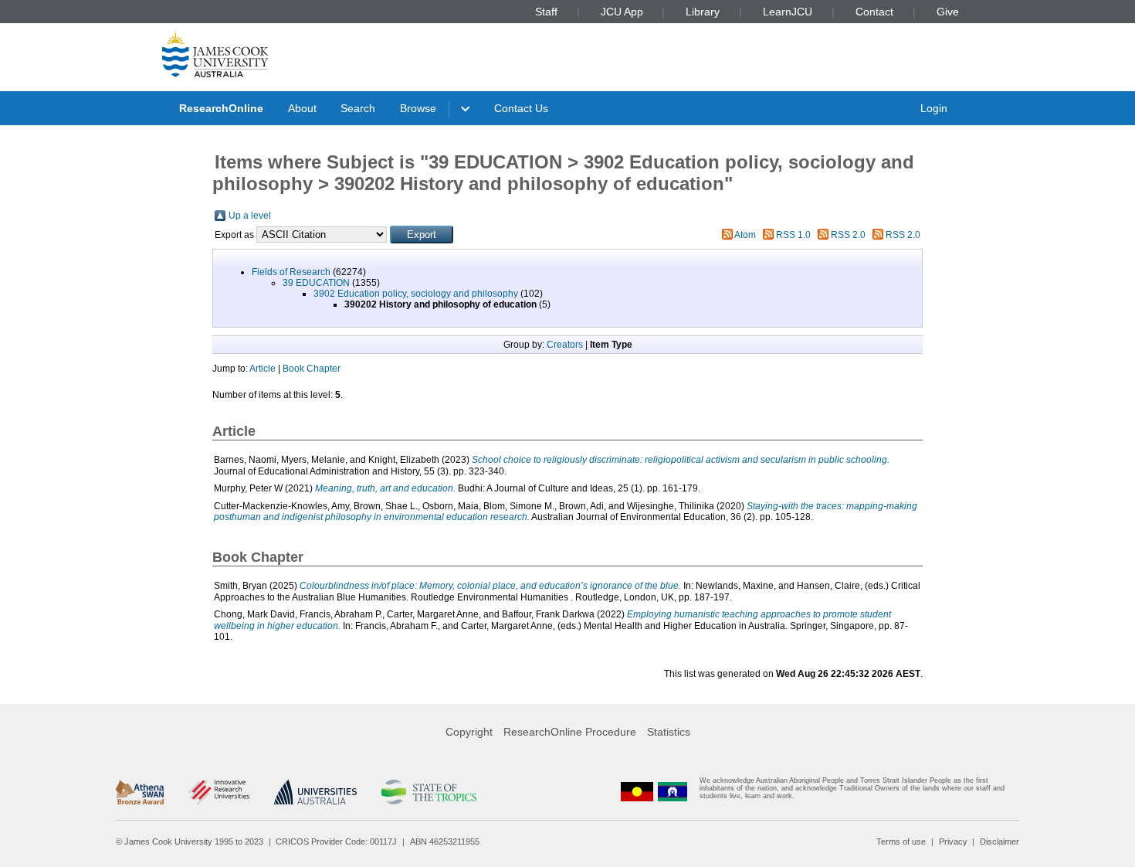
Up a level (250, 215)
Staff (546, 11)
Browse (418, 108)
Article (262, 368)
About (302, 108)
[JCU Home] (215, 53)
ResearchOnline (221, 108)
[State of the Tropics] (428, 792)
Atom (745, 235)
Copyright (469, 732)
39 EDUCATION (316, 282)
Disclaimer (999, 841)
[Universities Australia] (315, 792)
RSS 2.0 (848, 235)
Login (933, 108)
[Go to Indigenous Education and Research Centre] (637, 792)
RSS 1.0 (793, 235)
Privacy (953, 841)
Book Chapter (311, 368)
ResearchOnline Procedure (569, 732)
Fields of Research (291, 272)
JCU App (622, 11)
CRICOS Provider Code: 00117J (336, 841)
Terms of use (901, 841)
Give (948, 11)
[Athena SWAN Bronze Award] (140, 792)
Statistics (668, 732)
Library (703, 11)
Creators (565, 344)
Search (357, 108)
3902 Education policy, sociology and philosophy (415, 293)
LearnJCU (787, 11)
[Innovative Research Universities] (218, 792)
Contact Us (521, 108)
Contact (874, 11)
